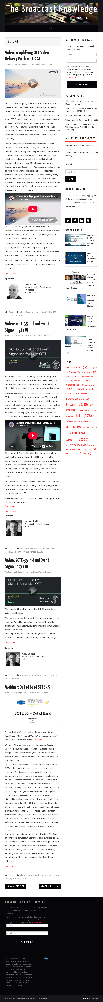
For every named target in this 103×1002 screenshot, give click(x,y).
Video (11, 312)
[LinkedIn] (81, 220)
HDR (69, 389)
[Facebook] (75, 220)
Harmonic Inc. (35, 312)
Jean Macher (47, 312)
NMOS (72, 416)
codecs (80, 376)
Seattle (40, 552)
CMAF (69, 377)
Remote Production (79, 421)
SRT (86, 427)
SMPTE (73, 427)
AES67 (69, 368)
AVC (90, 367)
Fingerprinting (45, 875)
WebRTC (69, 454)
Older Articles (17, 886)
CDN (83, 372)
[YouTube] (88, 220)
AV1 (82, 367)
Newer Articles (48, 886)
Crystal (36, 875)
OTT (54, 312)
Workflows (82, 453)
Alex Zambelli (35, 548)
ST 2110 (75, 433)
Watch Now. (36, 739)
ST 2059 (93, 427)
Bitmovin (74, 372)
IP (88, 393)
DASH (90, 377)
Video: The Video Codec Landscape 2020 (81, 120)
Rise (79, 145)
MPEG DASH (44, 675)
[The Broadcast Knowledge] (51, 12)
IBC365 (72, 394)
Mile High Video (83, 410)
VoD (86, 449)
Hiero (85, 998)
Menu (51, 28)
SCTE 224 (13, 315)
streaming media (76, 444)
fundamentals (74, 384)
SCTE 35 (21, 315)
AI (76, 368)
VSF (92, 449)
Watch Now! (10, 866)
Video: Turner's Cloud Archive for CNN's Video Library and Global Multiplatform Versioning (81, 127)
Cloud (91, 372)
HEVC (80, 389)
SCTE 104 (15, 878)
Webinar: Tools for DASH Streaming (79, 115)
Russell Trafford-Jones (43, 64)
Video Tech (19, 678)
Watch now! (10, 273)
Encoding (85, 380)
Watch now (10, 642)
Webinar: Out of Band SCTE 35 (27, 687)
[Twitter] (68, 220)
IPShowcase (73, 398)
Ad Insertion (24, 312)
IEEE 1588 (80, 394)
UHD (80, 449)
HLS (32, 675)
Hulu (15, 552)
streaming (76, 439)
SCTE (7, 315)
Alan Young (28, 875)
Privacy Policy (72, 77)
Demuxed (70, 381)
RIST (91, 422)
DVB (77, 381)
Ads (21, 875)
